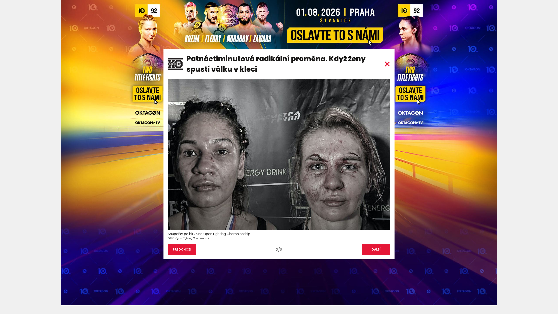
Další (376, 249)
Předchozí (182, 249)
